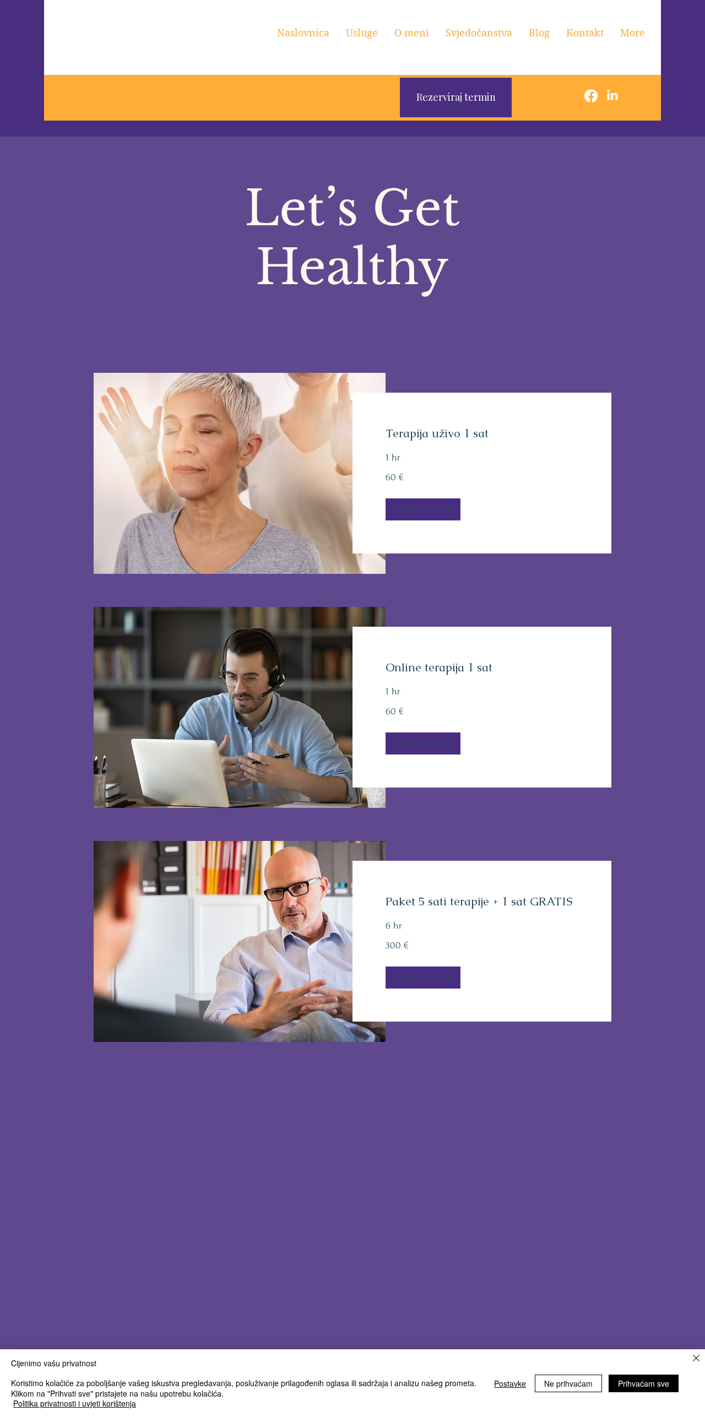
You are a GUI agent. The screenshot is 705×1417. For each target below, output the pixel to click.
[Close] (696, 1358)
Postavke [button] (510, 1383)
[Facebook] (591, 95)
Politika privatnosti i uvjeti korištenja (74, 1403)
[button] (423, 509)
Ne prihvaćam (568, 1383)
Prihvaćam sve (643, 1383)
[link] (482, 433)
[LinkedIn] (612, 95)
